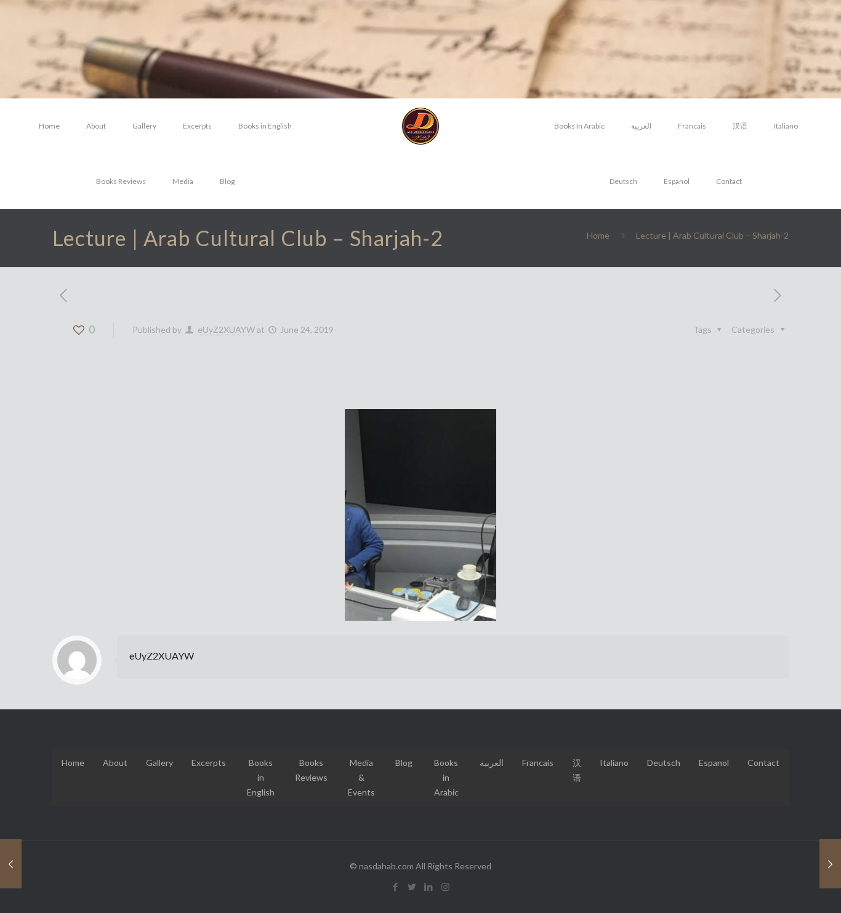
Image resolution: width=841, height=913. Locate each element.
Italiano (614, 762)
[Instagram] (445, 886)
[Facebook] (395, 886)
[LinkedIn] (428, 886)
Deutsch (663, 762)
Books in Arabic (446, 777)
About (115, 762)
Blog (403, 762)
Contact (763, 762)
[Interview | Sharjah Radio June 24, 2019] (830, 863)
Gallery (159, 762)
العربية (492, 762)
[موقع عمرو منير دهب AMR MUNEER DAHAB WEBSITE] (420, 126)
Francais (537, 762)
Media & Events (361, 777)
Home (598, 235)
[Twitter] (412, 886)
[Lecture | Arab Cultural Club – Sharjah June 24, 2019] (11, 863)
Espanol (714, 762)
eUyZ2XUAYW (226, 329)
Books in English (261, 777)
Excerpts (208, 762)
